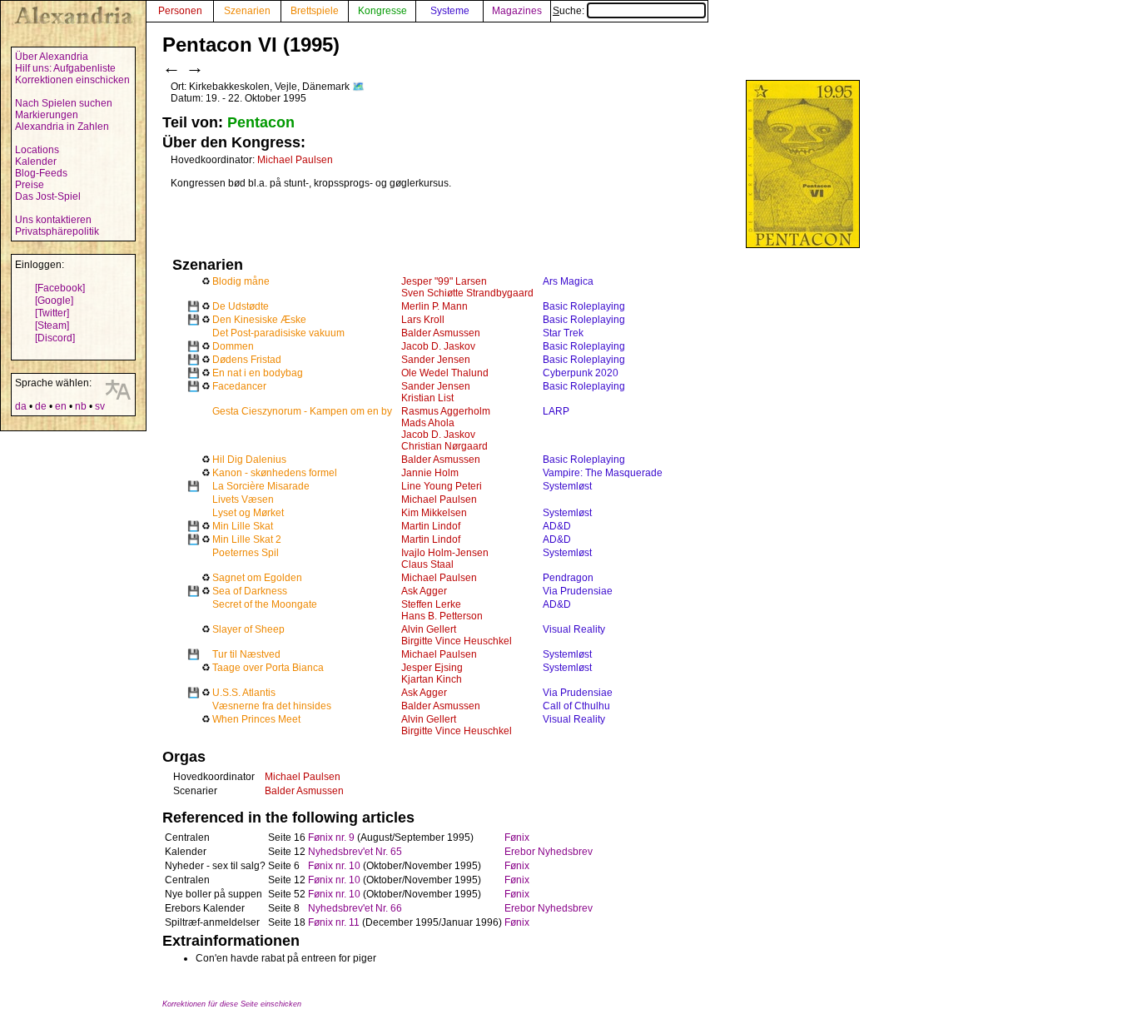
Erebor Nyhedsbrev (548, 851)
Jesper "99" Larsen (444, 281)
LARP (556, 411)
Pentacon (261, 122)
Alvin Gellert (428, 629)
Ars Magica (568, 281)
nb (81, 406)
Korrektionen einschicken (72, 80)
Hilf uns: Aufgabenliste (65, 68)
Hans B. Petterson (442, 616)
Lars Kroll (422, 320)
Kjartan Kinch (431, 679)
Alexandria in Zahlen (62, 126)
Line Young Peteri (441, 486)
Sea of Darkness (249, 591)
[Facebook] (60, 288)
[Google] (54, 300)
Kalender (36, 161)
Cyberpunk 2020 (580, 373)
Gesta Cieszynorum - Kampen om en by (302, 411)
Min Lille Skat (242, 526)
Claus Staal (427, 564)
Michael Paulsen (295, 160)
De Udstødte (240, 306)
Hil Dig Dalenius (249, 459)
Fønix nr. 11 (334, 922)
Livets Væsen (243, 499)
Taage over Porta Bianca (268, 667)
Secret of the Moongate (264, 604)
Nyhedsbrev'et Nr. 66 (355, 908)
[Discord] (55, 338)
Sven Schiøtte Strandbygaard (467, 293)
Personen (180, 11)
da (21, 406)
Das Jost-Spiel (48, 196)
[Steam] (52, 325)
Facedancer (239, 386)
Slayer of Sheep (248, 629)
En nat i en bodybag (257, 373)
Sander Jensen (435, 359)
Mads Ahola (427, 423)
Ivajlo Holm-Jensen (445, 553)
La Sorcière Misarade (261, 486)
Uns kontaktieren (53, 220)
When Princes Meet (256, 719)
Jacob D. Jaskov (438, 346)
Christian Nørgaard (444, 446)
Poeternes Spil (245, 553)
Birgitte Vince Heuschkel (456, 641)
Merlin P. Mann (434, 306)
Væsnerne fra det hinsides (271, 706)
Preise (29, 185)
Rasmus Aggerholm (445, 411)
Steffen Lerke (431, 604)
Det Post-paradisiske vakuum (278, 333)
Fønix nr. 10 (334, 866)
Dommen (233, 346)
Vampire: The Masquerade (603, 473)
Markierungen (46, 115)
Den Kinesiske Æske (259, 320)
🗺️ (358, 86)
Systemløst (567, 486)
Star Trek (563, 333)
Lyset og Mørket (248, 513)
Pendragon (568, 578)
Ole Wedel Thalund (445, 373)
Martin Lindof (430, 526)
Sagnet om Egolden (257, 578)
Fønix (516, 837)
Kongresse (382, 11)
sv (100, 406)
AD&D (557, 526)
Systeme (449, 11)
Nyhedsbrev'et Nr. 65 (355, 851)
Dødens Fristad (246, 359)
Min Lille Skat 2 (246, 539)
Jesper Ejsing (432, 667)
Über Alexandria (51, 56)
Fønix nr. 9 (331, 837)
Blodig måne (241, 281)
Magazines (517, 11)
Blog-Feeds (41, 173)
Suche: (570, 11)
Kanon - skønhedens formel (274, 473)
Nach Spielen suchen (63, 103)
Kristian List (427, 398)
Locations (37, 150)
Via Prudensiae (578, 591)
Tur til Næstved (246, 654)
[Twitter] (52, 313)
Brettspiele (314, 11)
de (41, 406)
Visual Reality (574, 629)
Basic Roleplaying (584, 306)
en (61, 406)
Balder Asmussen (440, 333)
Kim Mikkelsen (434, 513)
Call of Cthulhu (576, 706)
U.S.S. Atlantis (244, 692)
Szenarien (247, 11)
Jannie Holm (430, 473)
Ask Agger (424, 591)
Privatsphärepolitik (57, 231)
